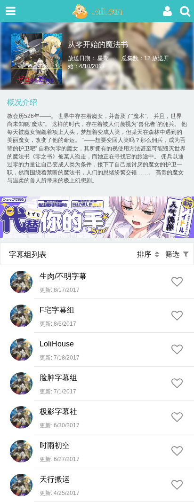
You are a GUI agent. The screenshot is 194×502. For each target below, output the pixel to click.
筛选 (174, 254)
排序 (146, 254)
